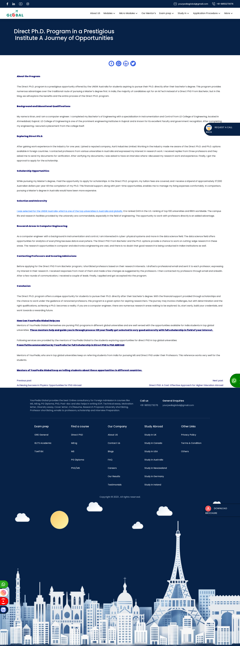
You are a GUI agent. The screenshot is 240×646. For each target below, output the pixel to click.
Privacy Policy (188, 434)
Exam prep (165, 13)
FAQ (110, 459)
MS (72, 451)
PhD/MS (75, 468)
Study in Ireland (152, 484)
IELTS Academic (43, 443)
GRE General (41, 434)
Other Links (188, 426)
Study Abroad (153, 426)
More (227, 13)
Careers (112, 468)
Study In (182, 13)
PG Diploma (77, 459)
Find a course (80, 426)
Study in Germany (154, 476)
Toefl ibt (38, 451)
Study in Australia (153, 459)
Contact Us (114, 443)
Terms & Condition (191, 443)
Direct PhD (77, 434)
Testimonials (115, 484)
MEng (74, 443)
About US (95, 13)
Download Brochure (216, 511)
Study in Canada (153, 443)
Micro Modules (127, 13)
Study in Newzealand (155, 468)
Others (185, 451)
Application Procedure (205, 13)
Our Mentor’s (149, 13)
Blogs (111, 451)
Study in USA (151, 451)
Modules (107, 13)
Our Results (114, 476)
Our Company (117, 426)
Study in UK (150, 434)
